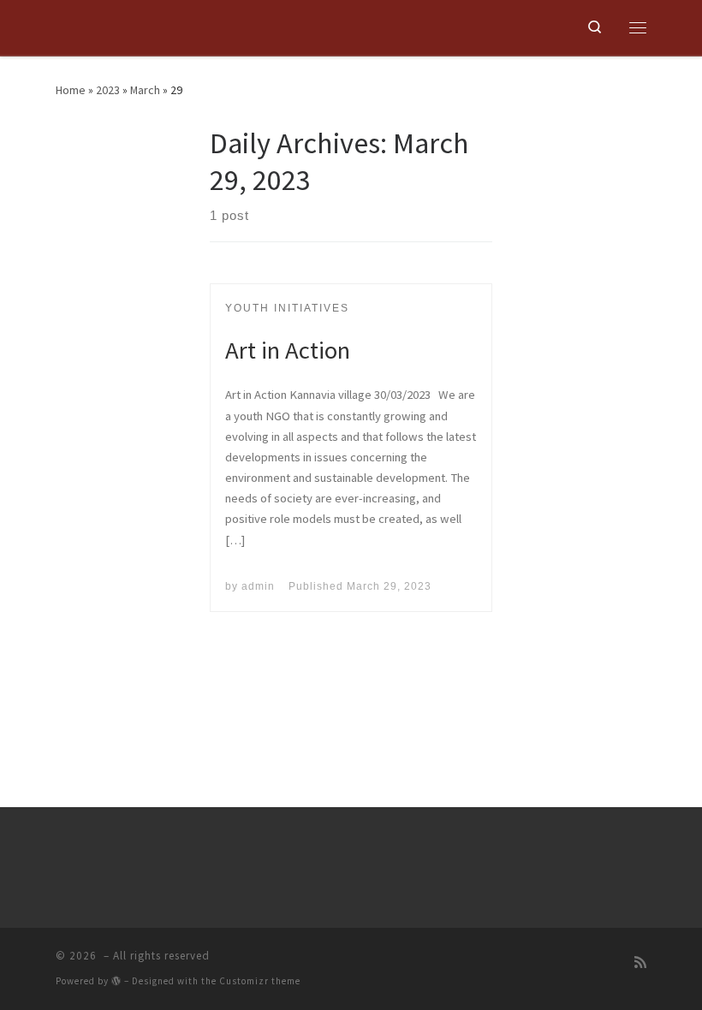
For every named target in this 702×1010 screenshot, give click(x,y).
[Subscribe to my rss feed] (640, 963)
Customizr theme (259, 981)
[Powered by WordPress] (116, 980)
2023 (108, 90)
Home (71, 90)
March (145, 90)
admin (258, 586)
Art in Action (287, 350)
